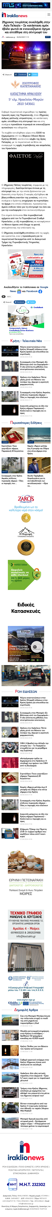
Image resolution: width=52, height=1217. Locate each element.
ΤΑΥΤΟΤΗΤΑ (37, 1170)
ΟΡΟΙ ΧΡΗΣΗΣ (41, 1167)
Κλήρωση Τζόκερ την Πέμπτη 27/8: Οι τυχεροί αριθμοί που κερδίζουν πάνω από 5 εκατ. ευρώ (33, 833)
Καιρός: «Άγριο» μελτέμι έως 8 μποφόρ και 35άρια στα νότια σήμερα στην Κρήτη (33, 789)
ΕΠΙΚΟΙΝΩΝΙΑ (19, 1173)
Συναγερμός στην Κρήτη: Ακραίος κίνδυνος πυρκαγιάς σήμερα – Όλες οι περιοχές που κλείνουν (35, 394)
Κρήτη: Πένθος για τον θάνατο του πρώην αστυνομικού (34, 1047)
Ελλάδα (5, 442)
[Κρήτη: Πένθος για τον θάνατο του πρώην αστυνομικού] (10, 1050)
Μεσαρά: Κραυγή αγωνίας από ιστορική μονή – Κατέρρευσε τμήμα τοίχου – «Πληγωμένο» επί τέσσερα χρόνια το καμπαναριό (35, 1122)
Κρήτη (48, 37)
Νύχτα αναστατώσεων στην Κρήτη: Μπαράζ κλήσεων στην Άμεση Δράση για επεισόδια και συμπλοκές (34, 350)
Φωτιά (9, 296)
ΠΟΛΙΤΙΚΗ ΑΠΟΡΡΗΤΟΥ (19, 1170)
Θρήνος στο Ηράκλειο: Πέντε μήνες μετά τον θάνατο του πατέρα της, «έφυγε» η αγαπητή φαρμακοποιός (34, 381)
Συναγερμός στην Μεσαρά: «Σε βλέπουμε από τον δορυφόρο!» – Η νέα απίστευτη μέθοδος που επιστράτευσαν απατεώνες (34, 365)
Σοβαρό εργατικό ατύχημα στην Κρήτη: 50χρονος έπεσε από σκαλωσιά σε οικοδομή (34, 1062)
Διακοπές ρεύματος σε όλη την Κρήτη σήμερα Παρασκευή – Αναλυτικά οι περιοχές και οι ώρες (34, 409)
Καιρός (30, 442)
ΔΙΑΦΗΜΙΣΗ (33, 1173)
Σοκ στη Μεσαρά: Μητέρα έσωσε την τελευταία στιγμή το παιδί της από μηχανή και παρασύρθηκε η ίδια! (35, 1019)
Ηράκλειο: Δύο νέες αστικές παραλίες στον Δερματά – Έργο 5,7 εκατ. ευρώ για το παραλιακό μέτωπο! (35, 1077)
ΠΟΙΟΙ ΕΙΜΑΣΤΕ (26, 1167)
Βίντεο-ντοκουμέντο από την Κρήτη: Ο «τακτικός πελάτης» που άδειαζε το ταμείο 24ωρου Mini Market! (34, 1107)
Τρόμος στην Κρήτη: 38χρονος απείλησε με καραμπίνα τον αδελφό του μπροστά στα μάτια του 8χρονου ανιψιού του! (34, 1092)
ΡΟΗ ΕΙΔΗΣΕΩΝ (9, 1167)
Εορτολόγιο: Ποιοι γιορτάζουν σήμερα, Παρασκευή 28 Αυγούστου (34, 776)
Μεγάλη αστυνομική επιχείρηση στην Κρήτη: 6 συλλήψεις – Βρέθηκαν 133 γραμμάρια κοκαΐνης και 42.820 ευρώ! (34, 1034)
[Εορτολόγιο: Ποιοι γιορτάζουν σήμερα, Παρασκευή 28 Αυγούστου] (13, 435)
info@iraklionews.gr (26, 1204)
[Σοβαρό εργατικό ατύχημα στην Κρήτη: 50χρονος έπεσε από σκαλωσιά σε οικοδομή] (10, 1064)
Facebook (32, 291)
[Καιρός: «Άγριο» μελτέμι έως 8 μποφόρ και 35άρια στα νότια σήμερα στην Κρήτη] (39, 435)
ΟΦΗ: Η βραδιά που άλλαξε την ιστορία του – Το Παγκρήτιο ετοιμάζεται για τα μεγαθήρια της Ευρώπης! (34, 747)
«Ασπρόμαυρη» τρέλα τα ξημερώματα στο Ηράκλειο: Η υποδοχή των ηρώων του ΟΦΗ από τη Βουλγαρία (34, 762)
